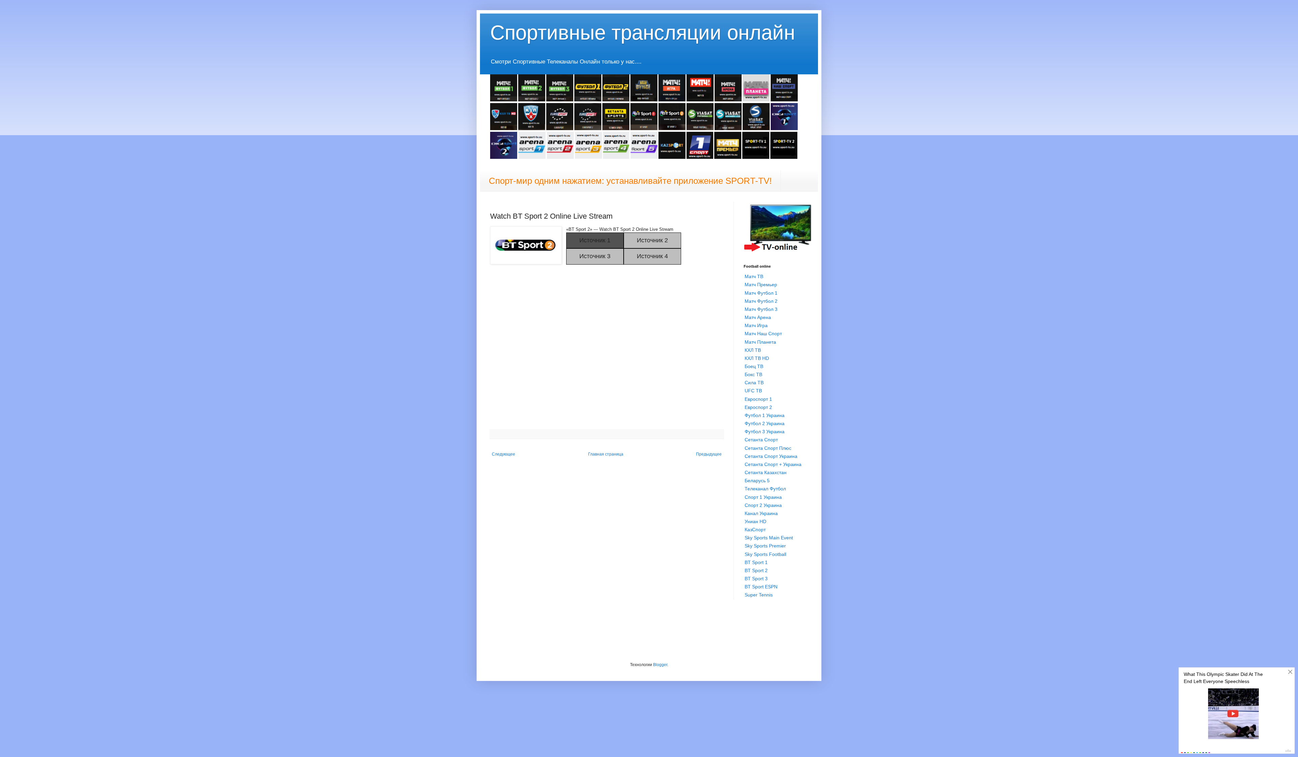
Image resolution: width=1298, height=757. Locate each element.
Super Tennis (759, 594)
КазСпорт (755, 529)
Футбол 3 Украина (765, 431)
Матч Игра (756, 325)
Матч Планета (760, 342)
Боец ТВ (754, 366)
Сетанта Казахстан (766, 472)
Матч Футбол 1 (761, 293)
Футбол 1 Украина (765, 415)
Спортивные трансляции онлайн (642, 32)
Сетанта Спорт (761, 439)
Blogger (660, 664)
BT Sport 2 (756, 570)
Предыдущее (709, 454)
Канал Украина (761, 513)
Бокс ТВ (753, 374)
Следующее (503, 454)
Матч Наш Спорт (763, 333)
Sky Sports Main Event (769, 537)
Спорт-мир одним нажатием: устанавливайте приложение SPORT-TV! (630, 181)
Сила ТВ (754, 382)
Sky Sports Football (765, 554)
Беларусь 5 (757, 480)
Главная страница (605, 454)
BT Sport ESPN (761, 586)
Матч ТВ (754, 276)
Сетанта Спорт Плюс (768, 448)
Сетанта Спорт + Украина (773, 464)
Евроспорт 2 (758, 407)
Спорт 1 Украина (763, 497)
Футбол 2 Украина (765, 423)
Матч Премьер (761, 284)
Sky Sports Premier (765, 545)
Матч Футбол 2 (761, 301)
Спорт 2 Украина (763, 505)
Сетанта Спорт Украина (771, 456)
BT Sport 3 (756, 578)
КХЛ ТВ (753, 350)
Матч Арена (758, 317)
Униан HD (755, 521)
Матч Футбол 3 (761, 309)
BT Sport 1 (756, 562)
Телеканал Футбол (765, 488)
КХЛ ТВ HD (757, 358)
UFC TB (753, 390)
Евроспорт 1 (758, 399)
